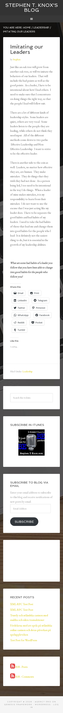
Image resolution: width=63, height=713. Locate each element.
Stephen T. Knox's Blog (31, 7)
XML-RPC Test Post (21, 604)
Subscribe (24, 521)
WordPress (43, 704)
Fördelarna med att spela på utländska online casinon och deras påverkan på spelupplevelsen (31, 630)
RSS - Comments (24, 676)
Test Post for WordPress (23, 640)
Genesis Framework (18, 704)
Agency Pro (43, 702)
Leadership (27, 371)
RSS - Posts (21, 667)
